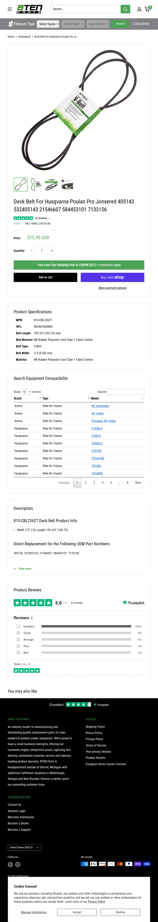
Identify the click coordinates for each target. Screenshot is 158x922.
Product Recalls (95, 758)
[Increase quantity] (52, 251)
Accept (77, 912)
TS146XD (97, 473)
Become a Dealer (18, 823)
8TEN (16, 223)
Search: (102, 392)
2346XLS (97, 443)
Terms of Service (96, 745)
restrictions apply (110, 265)
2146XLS (97, 428)
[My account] (139, 9)
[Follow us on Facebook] (10, 864)
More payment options (113, 288)
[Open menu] (10, 9)
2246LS (96, 436)
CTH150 (96, 451)
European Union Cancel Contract (106, 764)
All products (24, 36)
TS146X (96, 466)
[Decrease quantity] (32, 251)
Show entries (27, 392)
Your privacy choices (98, 751)
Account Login (16, 811)
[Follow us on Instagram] (17, 864)
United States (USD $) (21, 847)
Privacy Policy (96, 901)
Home (11, 36)
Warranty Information (21, 817)
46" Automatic (100, 406)
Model (95, 398)
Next (138, 483)
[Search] (125, 9)
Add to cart (45, 277)
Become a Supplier (19, 830)
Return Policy (94, 733)
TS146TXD (98, 458)
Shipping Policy (95, 727)
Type (45, 398)
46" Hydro (98, 413)
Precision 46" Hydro (104, 421)
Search (120, 23)
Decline (120, 912)
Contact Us (14, 804)
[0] (147, 9)
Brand (17, 398)
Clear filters (140, 23)
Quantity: (19, 250)
